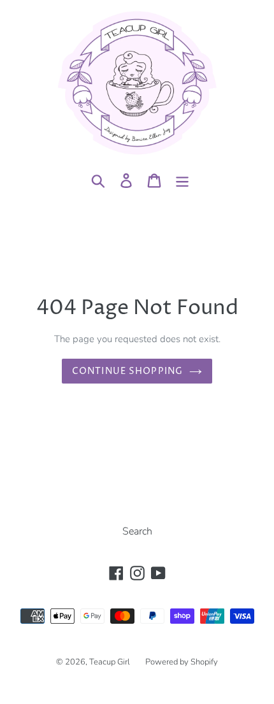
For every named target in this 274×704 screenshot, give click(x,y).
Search (137, 531)
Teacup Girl (109, 662)
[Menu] (182, 180)
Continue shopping (127, 371)
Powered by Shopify (181, 662)
